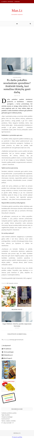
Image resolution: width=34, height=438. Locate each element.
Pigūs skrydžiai (6, 415)
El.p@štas (4, 1)
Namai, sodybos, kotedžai (9, 421)
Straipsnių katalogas (7, 417)
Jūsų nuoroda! (7, 423)
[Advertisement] (17, 40)
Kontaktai (10, 1)
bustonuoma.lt (6, 419)
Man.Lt (17, 10)
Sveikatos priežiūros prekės (9, 413)
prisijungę (6, 339)
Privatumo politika (17, 437)
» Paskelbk (17, 1)
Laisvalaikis (17, 77)
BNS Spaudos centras (12, 283)
